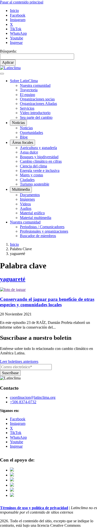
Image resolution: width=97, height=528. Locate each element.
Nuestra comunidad (35, 85)
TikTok (15, 29)
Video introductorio (35, 113)
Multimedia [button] (21, 189)
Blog (24, 137)
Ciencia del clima (33, 166)
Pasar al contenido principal (21, 2)
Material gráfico (32, 213)
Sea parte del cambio (36, 117)
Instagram (17, 20)
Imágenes (27, 199)
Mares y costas (31, 175)
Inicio (14, 10)
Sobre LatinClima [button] (24, 81)
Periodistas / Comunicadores (42, 227)
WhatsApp (18, 33)
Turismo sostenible (34, 184)
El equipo (27, 95)
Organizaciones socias (37, 99)
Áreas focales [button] (22, 142)
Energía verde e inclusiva (39, 170)
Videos (25, 204)
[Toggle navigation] (2, 73)
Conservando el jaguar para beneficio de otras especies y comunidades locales (47, 302)
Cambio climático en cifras (41, 161)
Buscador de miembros (38, 236)
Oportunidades (31, 132)
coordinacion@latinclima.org (32, 397)
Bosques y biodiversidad (39, 157)
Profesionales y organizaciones (44, 231)
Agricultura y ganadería (38, 148)
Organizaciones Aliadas (38, 103)
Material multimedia (35, 218)
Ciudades (27, 180)
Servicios (27, 108)
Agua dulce (29, 152)
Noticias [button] (18, 123)
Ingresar (16, 42)
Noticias (26, 128)
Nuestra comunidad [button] (25, 222)
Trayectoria (29, 90)
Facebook (17, 15)
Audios (25, 208)
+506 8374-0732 (23, 402)
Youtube (16, 38)
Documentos (30, 195)
